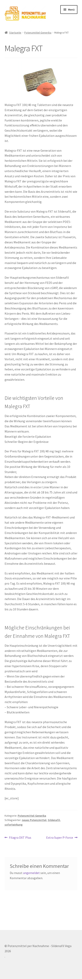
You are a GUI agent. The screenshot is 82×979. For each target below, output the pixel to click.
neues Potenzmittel (34, 820)
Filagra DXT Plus (20, 837)
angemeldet (31, 873)
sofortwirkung (13, 824)
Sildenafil (54, 820)
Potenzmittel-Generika (37, 32)
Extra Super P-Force (59, 837)
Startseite (15, 32)
